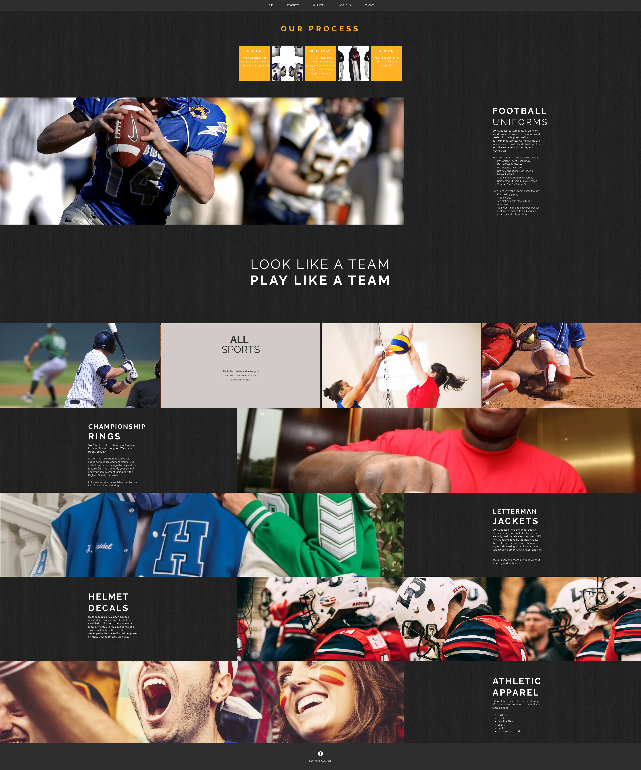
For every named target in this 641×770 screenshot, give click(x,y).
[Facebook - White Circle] (320, 753)
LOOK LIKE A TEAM (320, 264)
